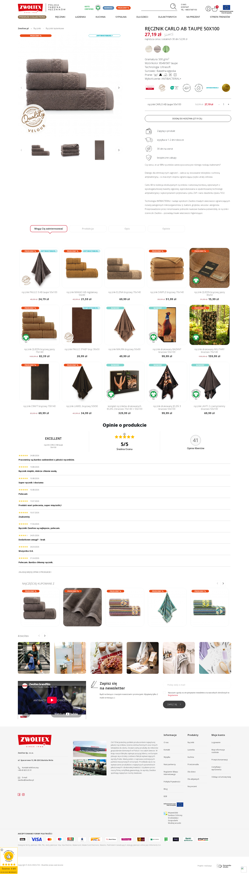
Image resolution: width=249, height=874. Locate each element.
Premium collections (32, 17)
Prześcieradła (193, 764)
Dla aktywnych (167, 17)
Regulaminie (173, 695)
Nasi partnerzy (170, 764)
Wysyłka (167, 757)
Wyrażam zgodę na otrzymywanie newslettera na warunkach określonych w (198, 693)
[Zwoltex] (49, 7)
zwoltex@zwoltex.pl (26, 780)
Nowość (108, 8)
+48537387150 (191, 9)
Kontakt (185, 7)
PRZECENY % (123, 8)
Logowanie (216, 742)
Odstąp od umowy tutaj (221, 777)
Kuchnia (100, 17)
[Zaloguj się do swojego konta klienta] (208, 8)
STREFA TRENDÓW (220, 17)
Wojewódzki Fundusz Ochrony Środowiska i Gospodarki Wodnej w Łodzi (175, 817)
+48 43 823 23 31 (25, 770)
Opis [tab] (127, 228)
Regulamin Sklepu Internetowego (171, 773)
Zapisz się (172, 704)
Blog (165, 789)
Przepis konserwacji (220, 759)
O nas (183, 4)
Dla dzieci (142, 17)
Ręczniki (60, 17)
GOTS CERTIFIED (89, 7)
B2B (165, 796)
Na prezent (193, 17)
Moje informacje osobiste (218, 751)
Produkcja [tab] (88, 228)
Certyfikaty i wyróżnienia (216, 768)
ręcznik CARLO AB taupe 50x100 (164, 104)
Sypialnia (121, 17)
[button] (118, 87)
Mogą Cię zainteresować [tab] (48, 228)
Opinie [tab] (166, 228)
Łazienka (80, 17)
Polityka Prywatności (172, 781)
